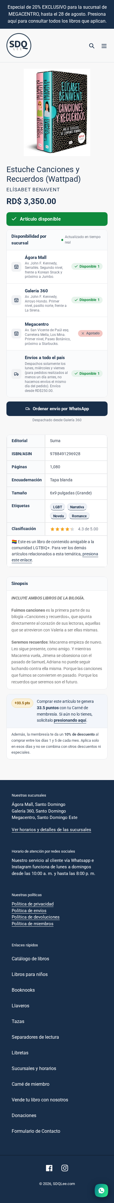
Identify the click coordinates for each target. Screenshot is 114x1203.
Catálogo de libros (30, 958)
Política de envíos (29, 910)
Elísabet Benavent (33, 189)
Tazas (18, 1021)
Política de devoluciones (36, 917)
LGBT (57, 507)
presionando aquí (70, 720)
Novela (58, 516)
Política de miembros (32, 923)
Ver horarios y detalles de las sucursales (51, 829)
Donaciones (24, 1115)
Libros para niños (30, 974)
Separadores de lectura (35, 1037)
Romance (79, 516)
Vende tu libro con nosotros (40, 1100)
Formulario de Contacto (36, 1131)
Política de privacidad (32, 904)
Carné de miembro (30, 1084)
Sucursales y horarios (34, 1068)
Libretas (20, 1053)
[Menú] (104, 45)
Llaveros (20, 1005)
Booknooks (23, 990)
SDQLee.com (64, 1184)
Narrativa (77, 507)
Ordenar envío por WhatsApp (61, 408)
